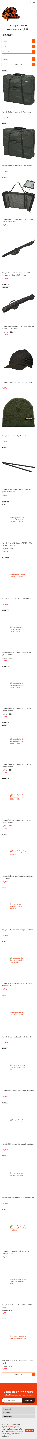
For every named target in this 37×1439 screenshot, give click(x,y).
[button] (18, 1409)
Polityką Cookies (11, 1426)
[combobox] (18, 46)
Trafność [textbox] (5, 59)
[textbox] (17, 46)
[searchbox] (17, 52)
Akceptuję (29, 1430)
